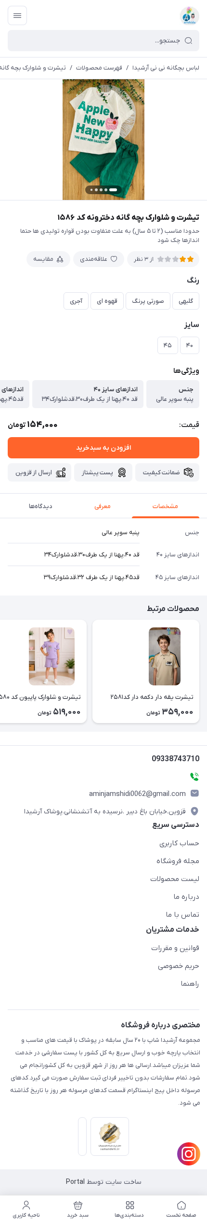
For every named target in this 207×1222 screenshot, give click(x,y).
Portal (75, 1182)
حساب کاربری (179, 843)
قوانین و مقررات (175, 948)
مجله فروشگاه (177, 861)
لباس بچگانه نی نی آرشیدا (165, 68)
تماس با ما (182, 915)
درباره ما (186, 897)
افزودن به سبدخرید (103, 448)
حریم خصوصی (178, 966)
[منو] (17, 15)
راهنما (190, 984)
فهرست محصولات (99, 68)
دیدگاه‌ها (40, 506)
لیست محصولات (174, 879)
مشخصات (165, 506)
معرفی (102, 506)
